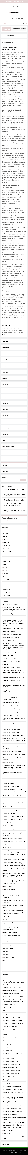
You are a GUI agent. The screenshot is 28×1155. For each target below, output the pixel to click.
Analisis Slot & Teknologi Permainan (12, 634)
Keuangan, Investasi (8, 762)
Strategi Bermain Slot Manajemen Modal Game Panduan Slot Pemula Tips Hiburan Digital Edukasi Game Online (13, 1025)
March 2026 (6, 542)
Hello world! (6, 325)
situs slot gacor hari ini (9, 446)
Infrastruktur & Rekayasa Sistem (11, 694)
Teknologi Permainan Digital (10, 1114)
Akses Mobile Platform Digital (10, 604)
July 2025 (5, 567)
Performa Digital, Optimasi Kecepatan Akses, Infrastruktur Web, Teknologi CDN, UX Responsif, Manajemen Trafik (14, 875)
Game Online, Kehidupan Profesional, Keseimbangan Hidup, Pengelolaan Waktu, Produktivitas (13, 672)
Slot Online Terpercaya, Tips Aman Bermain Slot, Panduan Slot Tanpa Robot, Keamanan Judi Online (14, 982)
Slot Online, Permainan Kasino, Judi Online (13, 996)
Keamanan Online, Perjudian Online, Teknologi (14, 754)
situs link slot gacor (8, 353)
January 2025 (6, 586)
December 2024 (7, 589)
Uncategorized (6, 1133)
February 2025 (6, 583)
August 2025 (6, 564)
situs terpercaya (7, 422)
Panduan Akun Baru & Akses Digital (12, 796)
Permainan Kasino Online (9, 889)
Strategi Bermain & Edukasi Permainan (12, 1014)
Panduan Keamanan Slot (9, 813)
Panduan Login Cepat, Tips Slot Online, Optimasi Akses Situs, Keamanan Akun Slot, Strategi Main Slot (14, 821)
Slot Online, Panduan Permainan (11, 993)
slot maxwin (6, 452)
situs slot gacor (7, 409)
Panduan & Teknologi (8, 780)
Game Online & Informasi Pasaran (11, 667)
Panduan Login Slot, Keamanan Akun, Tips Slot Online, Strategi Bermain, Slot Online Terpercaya (13, 833)
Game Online (6, 664)
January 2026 (6, 548)
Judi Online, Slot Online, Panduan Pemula (13, 705)
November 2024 (7, 592)
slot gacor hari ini (7, 397)
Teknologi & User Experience (10, 1080)
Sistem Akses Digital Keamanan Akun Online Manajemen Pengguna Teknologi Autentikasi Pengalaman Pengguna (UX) (14, 927)
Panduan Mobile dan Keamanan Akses (12, 838)
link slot (5, 378)
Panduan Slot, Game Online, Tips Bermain (13, 859)
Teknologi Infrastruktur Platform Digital (13, 1105)
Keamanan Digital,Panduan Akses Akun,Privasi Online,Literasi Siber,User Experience (12, 746)
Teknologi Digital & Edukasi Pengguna (12, 1089)
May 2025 (5, 573)
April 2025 (5, 576)
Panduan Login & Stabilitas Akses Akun (13, 816)
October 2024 (6, 595)
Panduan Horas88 (7, 807)
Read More (4, 320)
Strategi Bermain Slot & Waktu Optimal (12, 1020)
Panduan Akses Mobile (8, 783)
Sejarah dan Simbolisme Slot (10, 923)
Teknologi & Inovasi (8, 1050)
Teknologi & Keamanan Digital (10, 1061)
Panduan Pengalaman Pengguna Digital (12, 844)
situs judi (5, 938)
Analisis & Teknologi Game (10, 614)
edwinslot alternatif (8, 655)
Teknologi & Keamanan (8, 1058)
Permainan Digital (7, 886)
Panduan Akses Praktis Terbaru (11, 786)
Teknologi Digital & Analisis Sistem (12, 1086)
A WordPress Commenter (9, 521)
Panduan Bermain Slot (8, 799)
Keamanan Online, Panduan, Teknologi (12, 751)
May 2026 (5, 536)
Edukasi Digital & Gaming (9, 652)
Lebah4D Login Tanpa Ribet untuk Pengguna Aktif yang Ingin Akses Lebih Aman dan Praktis (12, 1)
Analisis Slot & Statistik (9, 631)
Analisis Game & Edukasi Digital (11, 617)
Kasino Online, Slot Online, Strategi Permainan (14, 709)
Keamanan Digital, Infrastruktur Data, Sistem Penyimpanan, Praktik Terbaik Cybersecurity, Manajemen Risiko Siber (14, 740)
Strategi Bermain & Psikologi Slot (11, 1017)
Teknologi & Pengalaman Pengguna (12, 1070)
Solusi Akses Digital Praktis (10, 1011)
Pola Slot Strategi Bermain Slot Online (12, 916)
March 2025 (6, 580)
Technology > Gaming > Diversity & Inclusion (14, 1037)
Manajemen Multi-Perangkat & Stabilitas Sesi (14, 777)
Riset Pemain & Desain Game (10, 920)
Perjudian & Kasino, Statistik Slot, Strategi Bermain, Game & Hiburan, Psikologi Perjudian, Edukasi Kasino (13, 881)
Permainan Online (7, 892)
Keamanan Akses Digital (9, 723)
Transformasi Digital (8, 1130)
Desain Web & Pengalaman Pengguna (12, 640)
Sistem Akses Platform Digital (10, 932)
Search (4, 477)
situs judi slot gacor (8, 945)
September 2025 (7, 561)
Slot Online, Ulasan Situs (9, 1004)
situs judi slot (6, 942)
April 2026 (5, 539)
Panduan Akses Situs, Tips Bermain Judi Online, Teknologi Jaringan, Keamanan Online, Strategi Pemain (14, 791)
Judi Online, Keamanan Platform (11, 702)
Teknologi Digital (7, 1083)
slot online (5, 970)
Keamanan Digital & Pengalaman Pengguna (13, 735)
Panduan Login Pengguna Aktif (10, 829)
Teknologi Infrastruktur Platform (11, 1102)
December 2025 (7, 552)
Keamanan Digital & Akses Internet (11, 729)
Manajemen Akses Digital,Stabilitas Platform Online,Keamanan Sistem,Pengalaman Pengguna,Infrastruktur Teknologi (14, 767)
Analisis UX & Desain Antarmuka (11, 637)
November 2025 (7, 555)
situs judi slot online (8, 948)
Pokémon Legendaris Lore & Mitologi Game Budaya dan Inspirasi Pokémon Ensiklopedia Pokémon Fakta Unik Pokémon (14, 912)
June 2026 (5, 533)
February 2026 (6, 545)
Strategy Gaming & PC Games (10, 1030)
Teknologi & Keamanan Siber (10, 1067)
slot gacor (5, 366)
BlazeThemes (17, 1152)
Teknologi (5, 1041)
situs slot (5, 360)
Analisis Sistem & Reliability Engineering (13, 628)
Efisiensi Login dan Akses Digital (11, 658)
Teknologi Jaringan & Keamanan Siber (12, 1108)
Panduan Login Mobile (8, 826)
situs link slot (6, 391)
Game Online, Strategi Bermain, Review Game (14, 677)
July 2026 (5, 530)
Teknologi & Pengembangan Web (11, 1073)
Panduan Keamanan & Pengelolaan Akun (13, 810)
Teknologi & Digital (7, 1044)
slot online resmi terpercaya (10, 978)
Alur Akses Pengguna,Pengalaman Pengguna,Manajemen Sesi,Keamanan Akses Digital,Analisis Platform (14, 609)
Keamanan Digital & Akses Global (11, 726)
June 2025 (5, 570)
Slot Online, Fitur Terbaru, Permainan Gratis (13, 987)
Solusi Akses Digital (8, 1007)
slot (4, 440)
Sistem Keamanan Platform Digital (11, 935)
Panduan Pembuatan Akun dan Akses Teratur (14, 841)
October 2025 (6, 558)
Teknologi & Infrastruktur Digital (11, 1047)
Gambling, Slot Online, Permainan (11, 661)
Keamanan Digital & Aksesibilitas (11, 732)
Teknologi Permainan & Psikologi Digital (13, 1111)
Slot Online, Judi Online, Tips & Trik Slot (13, 990)
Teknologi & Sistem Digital (9, 1077)
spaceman (5, 459)
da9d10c (6, 52)
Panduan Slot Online (8, 848)
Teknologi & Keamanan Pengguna (11, 1064)
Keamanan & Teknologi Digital (10, 715)
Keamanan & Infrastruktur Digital (11, 712)
